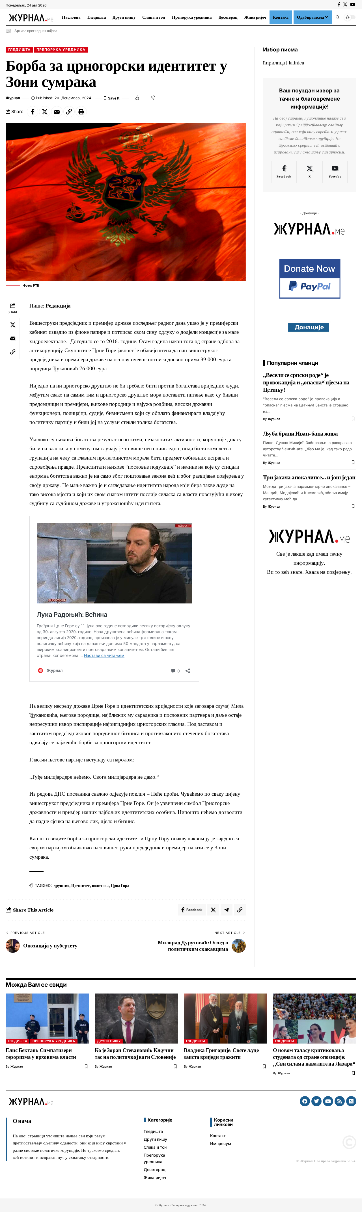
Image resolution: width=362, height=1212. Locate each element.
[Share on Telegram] (226, 910)
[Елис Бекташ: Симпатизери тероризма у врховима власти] (47, 1019)
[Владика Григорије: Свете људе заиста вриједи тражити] (225, 1019)
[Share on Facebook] (32, 111)
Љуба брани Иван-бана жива (300, 433)
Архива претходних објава (35, 31)
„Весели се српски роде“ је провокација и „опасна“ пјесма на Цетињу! (306, 382)
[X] (345, 4)
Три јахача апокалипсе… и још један (309, 477)
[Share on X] (44, 111)
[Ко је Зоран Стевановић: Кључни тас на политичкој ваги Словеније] (136, 1019)
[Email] (57, 111)
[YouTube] (352, 4)
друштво (61, 885)
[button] (337, 17)
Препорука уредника (60, 49)
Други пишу (109, 1041)
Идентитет (80, 885)
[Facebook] (339, 4)
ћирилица (274, 62)
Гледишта (19, 49)
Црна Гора (120, 885)
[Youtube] (335, 172)
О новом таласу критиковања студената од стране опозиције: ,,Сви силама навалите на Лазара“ (314, 1057)
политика (100, 885)
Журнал (13, 98)
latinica (296, 62)
